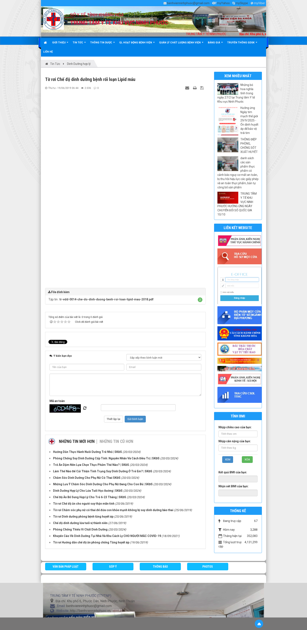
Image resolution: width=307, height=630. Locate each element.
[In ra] (195, 87)
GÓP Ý (113, 566)
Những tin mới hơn (77, 441)
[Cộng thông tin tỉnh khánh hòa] (240, 333)
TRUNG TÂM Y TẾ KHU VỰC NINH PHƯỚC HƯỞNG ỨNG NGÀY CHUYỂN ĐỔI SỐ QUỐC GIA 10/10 (237, 204)
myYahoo (223, 3)
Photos (207, 566)
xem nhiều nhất (237, 76)
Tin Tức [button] (78, 42)
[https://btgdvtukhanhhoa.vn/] (240, 360)
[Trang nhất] (46, 42)
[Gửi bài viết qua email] (187, 87)
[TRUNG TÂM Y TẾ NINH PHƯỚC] (53, 19)
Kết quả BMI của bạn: (232, 472)
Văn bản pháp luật (66, 566)
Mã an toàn (57, 401)
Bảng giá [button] (214, 42)
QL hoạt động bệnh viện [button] (136, 42)
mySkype (242, 3)
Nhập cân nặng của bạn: (234, 441)
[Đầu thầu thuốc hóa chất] (240, 348)
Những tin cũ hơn (116, 441)
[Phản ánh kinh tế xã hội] (240, 379)
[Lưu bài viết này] (202, 87)
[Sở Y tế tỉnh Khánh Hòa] (240, 368)
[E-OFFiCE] (240, 285)
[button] (200, 299)
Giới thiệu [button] (59, 42)
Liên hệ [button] (48, 51)
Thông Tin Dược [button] (101, 42)
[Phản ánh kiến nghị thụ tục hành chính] (240, 240)
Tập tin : (101, 299)
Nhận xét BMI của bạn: (233, 486)
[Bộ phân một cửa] (240, 315)
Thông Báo (160, 566)
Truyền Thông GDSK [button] (241, 42)
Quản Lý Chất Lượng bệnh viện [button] (180, 42)
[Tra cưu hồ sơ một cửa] (240, 256)
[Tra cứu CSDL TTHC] (240, 394)
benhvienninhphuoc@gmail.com (188, 3)
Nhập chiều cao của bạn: (235, 427)
